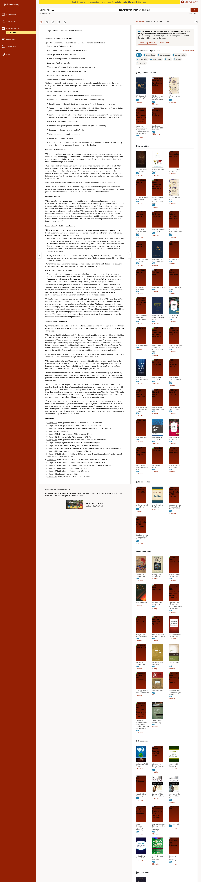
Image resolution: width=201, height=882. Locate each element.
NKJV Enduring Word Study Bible (142, 378)
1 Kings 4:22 (52, 423)
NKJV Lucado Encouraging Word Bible (175, 379)
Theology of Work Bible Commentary (142, 692)
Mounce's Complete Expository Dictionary (139, 827)
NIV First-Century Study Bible (142, 260)
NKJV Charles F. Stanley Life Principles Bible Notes (157, 348)
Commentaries (144, 551)
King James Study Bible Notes (142, 198)
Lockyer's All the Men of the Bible (158, 795)
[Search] (194, 10)
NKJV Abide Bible (142, 345)
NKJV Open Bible (174, 824)
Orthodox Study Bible (157, 466)
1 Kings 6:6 (51, 465)
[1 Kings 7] (129, 255)
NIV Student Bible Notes (175, 288)
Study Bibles (143, 146)
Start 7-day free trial (147, 42)
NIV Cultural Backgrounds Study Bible (175, 231)
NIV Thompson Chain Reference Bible (158, 317)
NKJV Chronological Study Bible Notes (175, 346)
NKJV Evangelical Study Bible (158, 378)
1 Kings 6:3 (51, 460)
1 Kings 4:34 (52, 434)
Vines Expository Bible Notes (174, 466)
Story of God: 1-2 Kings (174, 663)
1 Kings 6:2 (51, 454)
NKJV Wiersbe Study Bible (157, 438)
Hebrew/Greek (152, 21)
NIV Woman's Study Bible (173, 316)
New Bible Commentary (140, 663)
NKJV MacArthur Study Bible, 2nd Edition (141, 409)
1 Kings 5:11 (52, 440)
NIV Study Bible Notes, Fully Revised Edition (157, 98)
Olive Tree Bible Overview (157, 663)
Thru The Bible (157, 691)
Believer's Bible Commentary (174, 575)
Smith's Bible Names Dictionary (142, 857)
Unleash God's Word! (94, 506)
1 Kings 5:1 (51, 437)
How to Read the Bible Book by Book (158, 635)
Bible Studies (143, 872)
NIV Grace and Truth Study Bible (142, 97)
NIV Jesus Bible (174, 259)
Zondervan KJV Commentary (157, 722)
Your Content (164, 21)
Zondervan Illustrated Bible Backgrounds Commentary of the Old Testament (142, 130)
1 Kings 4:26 (52, 428)
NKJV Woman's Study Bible (174, 438)
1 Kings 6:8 (51, 474)
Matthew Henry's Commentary (175, 635)
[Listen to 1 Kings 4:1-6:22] (64, 22)
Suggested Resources (147, 73)
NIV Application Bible (174, 97)
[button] (189, 2)
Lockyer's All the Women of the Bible (174, 796)
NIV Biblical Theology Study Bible (141, 231)
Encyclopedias (144, 482)
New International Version (56, 489)
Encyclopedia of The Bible (157, 506)
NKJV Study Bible (141, 437)
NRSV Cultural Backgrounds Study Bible (142, 467)
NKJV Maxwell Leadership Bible (158, 408)
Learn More (164, 42)
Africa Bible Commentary (140, 575)
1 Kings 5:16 (52, 448)
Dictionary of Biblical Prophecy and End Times (158, 766)
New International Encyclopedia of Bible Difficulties (142, 537)
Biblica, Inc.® (116, 493)
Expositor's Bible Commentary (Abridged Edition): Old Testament (175, 605)
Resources (140, 21)
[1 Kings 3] (39, 255)
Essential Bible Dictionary (141, 795)
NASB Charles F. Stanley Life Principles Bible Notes (157, 200)
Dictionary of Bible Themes (142, 765)
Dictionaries (143, 741)
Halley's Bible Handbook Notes (141, 635)
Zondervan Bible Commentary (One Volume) (175, 692)
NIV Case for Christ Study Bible (159, 230)
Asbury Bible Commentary (156, 575)
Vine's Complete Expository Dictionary (157, 858)
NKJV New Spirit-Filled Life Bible (174, 408)
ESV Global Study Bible (158, 170)
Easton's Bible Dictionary (173, 765)
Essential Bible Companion (157, 603)
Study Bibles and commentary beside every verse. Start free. (109, 2)
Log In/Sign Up (191, 2)
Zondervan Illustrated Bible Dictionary (158, 128)
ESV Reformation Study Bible (174, 170)
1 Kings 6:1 (51, 451)
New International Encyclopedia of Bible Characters (175, 507)
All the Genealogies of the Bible (142, 506)
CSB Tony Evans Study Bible (141, 170)
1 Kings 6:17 (52, 477)
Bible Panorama (141, 603)
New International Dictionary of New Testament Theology (158, 827)
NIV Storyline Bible (158, 287)
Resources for (148, 51)
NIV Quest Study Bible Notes (141, 288)
